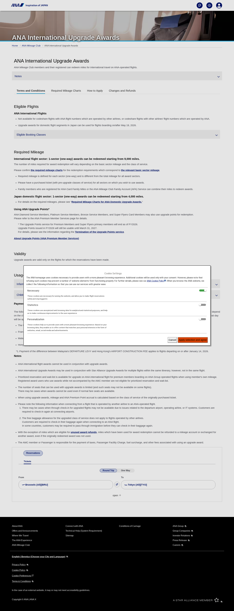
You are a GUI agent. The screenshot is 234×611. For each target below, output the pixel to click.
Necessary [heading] (33, 290)
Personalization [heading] (35, 319)
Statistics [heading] (32, 305)
